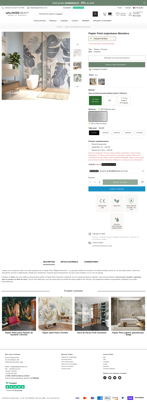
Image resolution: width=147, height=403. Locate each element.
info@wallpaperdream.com (38, 8)
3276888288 (35, 378)
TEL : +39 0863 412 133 (12, 369)
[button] (139, 8)
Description (49, 262)
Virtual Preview (100, 38)
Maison (59, 27)
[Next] (77, 86)
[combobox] (65, 14)
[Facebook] (104, 377)
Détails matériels (69, 262)
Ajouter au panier (120, 182)
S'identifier (136, 14)
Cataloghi (128, 8)
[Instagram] (109, 377)
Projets (120, 8)
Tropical (104, 49)
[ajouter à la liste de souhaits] (142, 182)
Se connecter (137, 12)
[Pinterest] (114, 377)
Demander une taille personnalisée (117, 58)
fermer (144, 3)
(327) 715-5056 (19, 8)
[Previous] (77, 44)
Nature (97, 49)
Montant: (91, 177)
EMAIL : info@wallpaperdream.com (16, 366)
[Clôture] (67, 14)
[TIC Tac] (119, 377)
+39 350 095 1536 (11, 373)
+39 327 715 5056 (11, 371)
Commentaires (91, 262)
